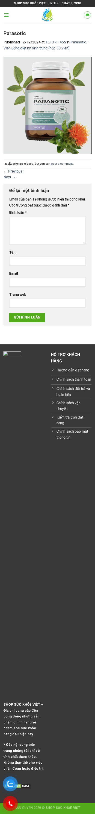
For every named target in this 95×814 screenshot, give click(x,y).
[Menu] (6, 15)
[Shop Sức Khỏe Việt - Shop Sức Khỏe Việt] (48, 15)
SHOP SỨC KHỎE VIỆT (63, 808)
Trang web (17, 295)
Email (13, 274)
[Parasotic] (47, 105)
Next (9, 177)
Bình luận (18, 213)
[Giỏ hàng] (87, 15)
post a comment (62, 163)
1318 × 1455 (55, 42)
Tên (12, 253)
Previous (13, 171)
